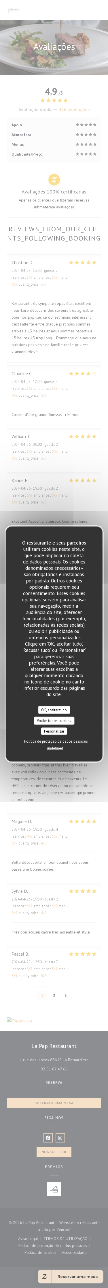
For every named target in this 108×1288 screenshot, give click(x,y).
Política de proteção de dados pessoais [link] (56, 741)
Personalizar (54, 731)
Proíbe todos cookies (54, 720)
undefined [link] (55, 748)
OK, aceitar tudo (54, 709)
